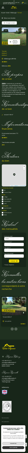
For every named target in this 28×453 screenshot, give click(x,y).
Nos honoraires (5, 418)
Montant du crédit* (8, 236)
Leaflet (11, 185)
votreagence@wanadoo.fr (9, 2)
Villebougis (13, 13)
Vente (7, 13)
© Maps (16, 185)
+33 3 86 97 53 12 (11, 3)
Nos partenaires (5, 421)
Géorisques (7, 96)
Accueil (3, 13)
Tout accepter (13, 447)
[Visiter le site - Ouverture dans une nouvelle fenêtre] (4, 392)
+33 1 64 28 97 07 (6, 376)
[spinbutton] (14, 256)
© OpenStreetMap (22, 185)
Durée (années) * (8, 242)
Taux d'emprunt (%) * (9, 253)
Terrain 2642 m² (7, 317)
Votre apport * (7, 247)
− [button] (24, 169)
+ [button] (24, 166)
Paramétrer (13, 443)
